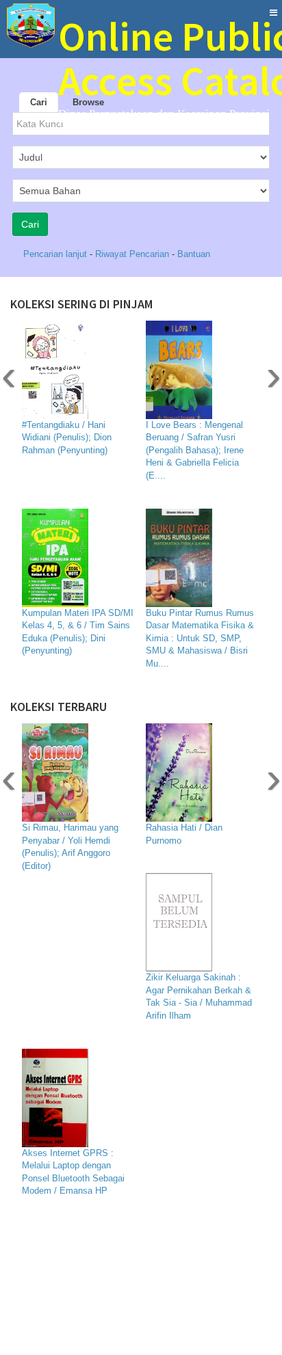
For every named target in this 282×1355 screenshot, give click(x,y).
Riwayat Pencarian (133, 254)
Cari (38, 102)
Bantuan (193, 254)
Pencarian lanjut (56, 254)
